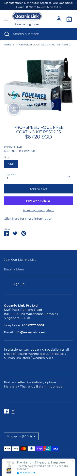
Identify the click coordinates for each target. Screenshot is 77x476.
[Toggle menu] (6, 19)
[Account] (59, 17)
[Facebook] (6, 411)
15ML (11, 164)
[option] (38, 84)
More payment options (38, 210)
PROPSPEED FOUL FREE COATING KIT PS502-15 (43, 44)
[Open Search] (6, 34)
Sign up (19, 284)
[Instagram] (13, 411)
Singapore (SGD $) (19, 436)
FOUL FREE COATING (22, 151)
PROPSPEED (14, 146)
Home (7, 44)
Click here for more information (28, 218)
